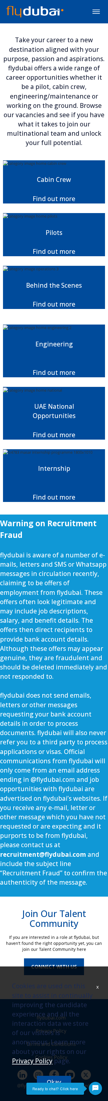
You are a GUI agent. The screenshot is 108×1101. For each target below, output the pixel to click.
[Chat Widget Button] (95, 1088)
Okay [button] (54, 1082)
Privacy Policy (32, 1061)
